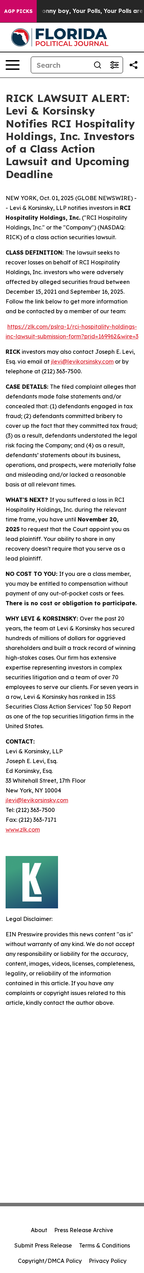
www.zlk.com (23, 829)
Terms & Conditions (104, 1245)
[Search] (97, 65)
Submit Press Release (43, 1245)
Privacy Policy (108, 1260)
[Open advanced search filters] (114, 65)
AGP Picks (18, 11)
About (39, 1230)
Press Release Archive (83, 1230)
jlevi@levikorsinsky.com (82, 361)
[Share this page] (133, 65)
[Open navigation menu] (13, 65)
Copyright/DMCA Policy (50, 1260)
